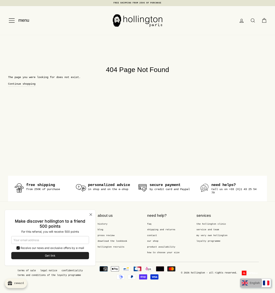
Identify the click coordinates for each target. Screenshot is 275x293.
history (103, 224)
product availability (161, 247)
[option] (137, 3)
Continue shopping (21, 83)
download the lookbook (112, 241)
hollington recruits (111, 247)
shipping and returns (161, 229)
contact (152, 235)
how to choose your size (163, 252)
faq (149, 224)
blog (100, 229)
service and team (207, 229)
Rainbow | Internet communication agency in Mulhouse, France (250, 273)
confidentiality (72, 270)
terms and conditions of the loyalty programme (49, 275)
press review (106, 235)
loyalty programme (208, 241)
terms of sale (27, 270)
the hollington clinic (211, 224)
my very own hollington (211, 235)
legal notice (48, 270)
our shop (152, 241)
